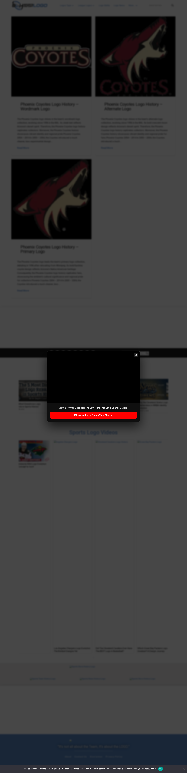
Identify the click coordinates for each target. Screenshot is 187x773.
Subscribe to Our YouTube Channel (95, 415)
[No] (183, 769)
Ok (160, 769)
